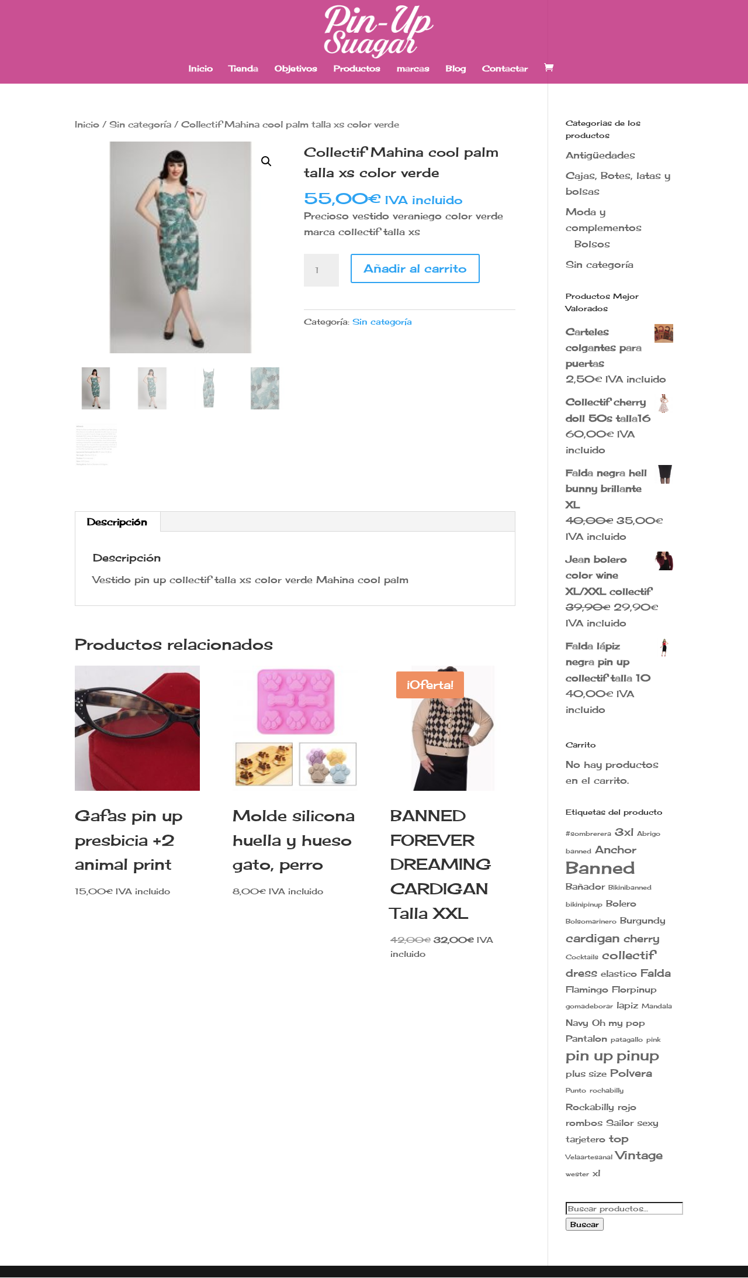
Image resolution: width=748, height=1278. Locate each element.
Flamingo (587, 989)
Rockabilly (590, 1106)
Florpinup (634, 989)
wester (577, 1174)
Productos (357, 68)
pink (653, 1039)
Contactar (505, 68)
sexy (648, 1122)
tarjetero (585, 1139)
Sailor (619, 1122)
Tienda (243, 68)
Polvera (631, 1073)
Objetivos (296, 68)
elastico (619, 973)
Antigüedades (600, 155)
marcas (413, 68)
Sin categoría (140, 124)
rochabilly (607, 1090)
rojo (627, 1106)
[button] (266, 161)
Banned (600, 867)
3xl (624, 832)
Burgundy (643, 920)
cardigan (593, 938)
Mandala (657, 1006)
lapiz (627, 1005)
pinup (638, 1055)
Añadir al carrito (415, 268)
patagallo (627, 1039)
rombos (584, 1122)
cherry (642, 938)
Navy (577, 1022)
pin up (589, 1055)
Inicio (201, 68)
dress (581, 973)
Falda (655, 973)
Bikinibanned (630, 887)
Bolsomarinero (591, 921)
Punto (576, 1090)
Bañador (585, 886)
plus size (586, 1073)
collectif (628, 955)
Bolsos (592, 244)
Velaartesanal (589, 1157)
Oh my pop (618, 1022)
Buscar (584, 1224)
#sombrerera (588, 834)
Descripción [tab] (117, 522)
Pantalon (586, 1038)
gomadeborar (589, 1006)
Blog (456, 68)
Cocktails (582, 957)
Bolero (621, 903)
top (619, 1138)
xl (596, 1173)
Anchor (615, 849)
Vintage (639, 1155)
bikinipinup (584, 904)
